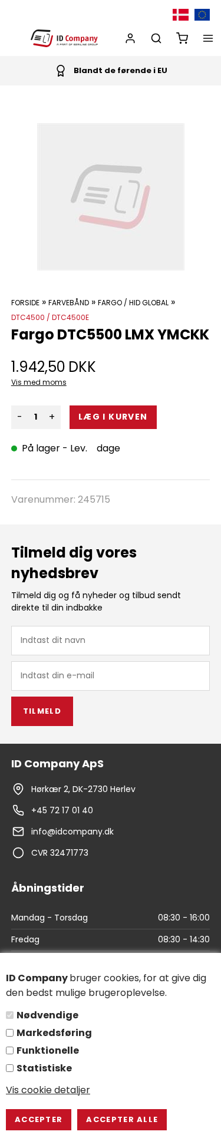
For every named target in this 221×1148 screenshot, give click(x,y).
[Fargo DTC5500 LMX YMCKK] (110, 196)
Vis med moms (39, 382)
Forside (25, 303)
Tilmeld (42, 711)
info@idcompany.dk (72, 831)
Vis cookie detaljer (48, 1090)
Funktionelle (48, 1050)
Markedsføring (54, 1033)
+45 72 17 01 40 (62, 810)
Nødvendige (47, 1015)
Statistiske (44, 1068)
